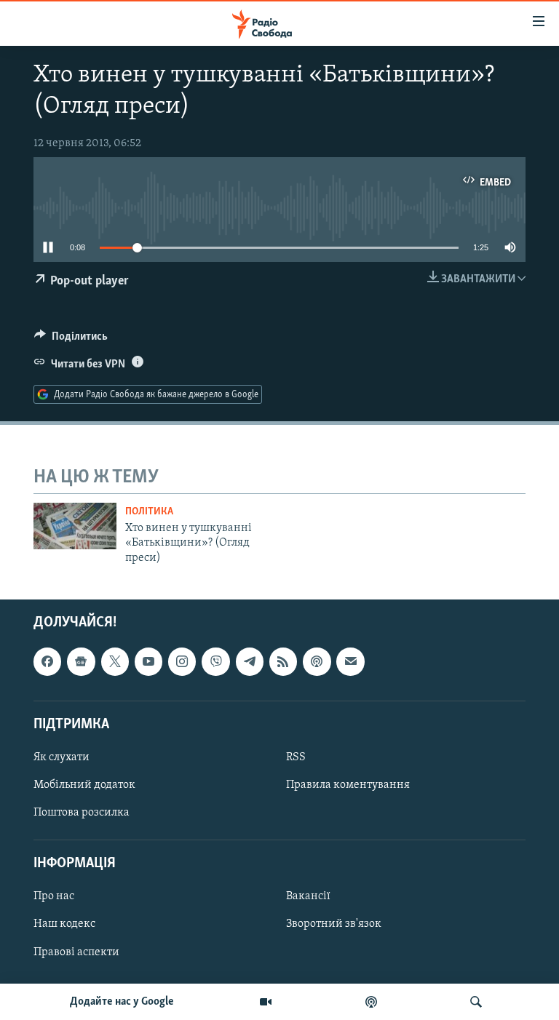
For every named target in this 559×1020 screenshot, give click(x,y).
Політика (149, 511)
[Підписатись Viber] (215, 661)
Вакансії (308, 896)
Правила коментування (348, 785)
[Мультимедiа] (266, 1002)
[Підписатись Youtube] (148, 661)
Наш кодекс (64, 925)
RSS (296, 757)
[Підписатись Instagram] (182, 661)
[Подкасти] (371, 1002)
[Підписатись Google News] (81, 661)
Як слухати (61, 757)
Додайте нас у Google (122, 1002)
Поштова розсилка (81, 812)
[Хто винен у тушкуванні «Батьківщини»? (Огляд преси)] (74, 526)
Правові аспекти (76, 952)
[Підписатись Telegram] (249, 661)
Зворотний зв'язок (333, 925)
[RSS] (283, 661)
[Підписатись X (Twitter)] (115, 661)
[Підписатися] (350, 661)
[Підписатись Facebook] (47, 661)
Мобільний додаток (84, 785)
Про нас (53, 896)
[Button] (71, 340)
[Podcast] (316, 661)
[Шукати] (476, 1002)
